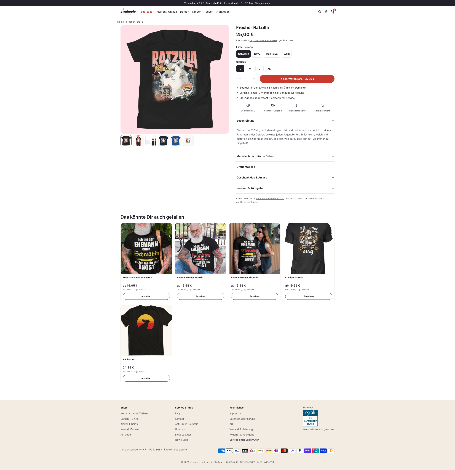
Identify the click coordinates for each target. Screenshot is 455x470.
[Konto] (326, 12)
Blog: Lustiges (183, 434)
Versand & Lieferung (241, 429)
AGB (231, 423)
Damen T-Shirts (129, 418)
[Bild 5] (175, 140)
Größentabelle (246, 167)
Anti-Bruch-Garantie (186, 423)
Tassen (208, 11)
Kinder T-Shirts (129, 423)
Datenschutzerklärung (242, 418)
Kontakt (179, 418)
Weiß (287, 53)
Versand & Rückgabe (250, 188)
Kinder (196, 11)
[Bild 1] (126, 140)
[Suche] (320, 12)
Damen (184, 11)
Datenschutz (247, 461)
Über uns (180, 429)
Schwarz (243, 53)
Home (120, 21)
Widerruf (269, 461)
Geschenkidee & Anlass (252, 177)
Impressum (235, 413)
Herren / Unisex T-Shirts (134, 413)
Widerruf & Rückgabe (241, 434)
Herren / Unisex (167, 11)
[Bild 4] (163, 140)
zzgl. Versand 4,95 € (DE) (263, 40)
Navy (257, 53)
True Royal (272, 53)
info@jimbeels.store (175, 449)
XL (269, 68)
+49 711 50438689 (150, 449)
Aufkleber (222, 11)
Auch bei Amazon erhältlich (270, 198)
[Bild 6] (188, 140)
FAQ (177, 413)
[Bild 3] (150, 140)
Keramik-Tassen (130, 429)
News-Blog (181, 439)
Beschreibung (245, 120)
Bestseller (147, 11)
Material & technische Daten (255, 156)
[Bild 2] (138, 140)
